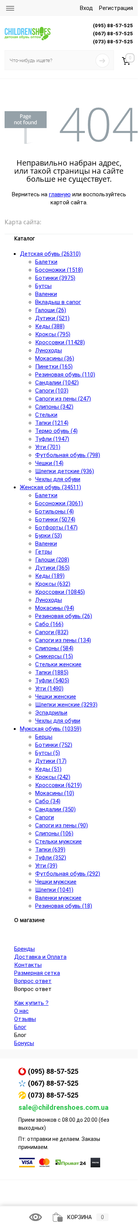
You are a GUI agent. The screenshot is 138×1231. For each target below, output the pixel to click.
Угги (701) (47, 447)
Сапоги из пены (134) (63, 640)
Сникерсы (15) (54, 656)
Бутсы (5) (47, 752)
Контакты (28, 964)
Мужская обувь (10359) (50, 728)
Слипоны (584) (54, 648)
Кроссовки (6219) (58, 785)
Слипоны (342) (54, 406)
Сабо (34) (47, 801)
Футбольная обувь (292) (67, 873)
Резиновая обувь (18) (63, 905)
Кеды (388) (50, 326)
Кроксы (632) (52, 583)
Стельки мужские (58, 841)
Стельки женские (58, 664)
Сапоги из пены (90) (61, 825)
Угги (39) (46, 865)
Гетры (43, 551)
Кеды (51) (48, 769)
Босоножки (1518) (59, 269)
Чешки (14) (49, 463)
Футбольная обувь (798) (67, 455)
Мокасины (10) (54, 793)
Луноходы (48, 350)
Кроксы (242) (52, 777)
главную (60, 194)
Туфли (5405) (52, 680)
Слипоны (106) (54, 833)
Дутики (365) (52, 567)
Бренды (24, 948)
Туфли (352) (50, 857)
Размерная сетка (37, 973)
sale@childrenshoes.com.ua (63, 1107)
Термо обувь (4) (56, 430)
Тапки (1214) (51, 422)
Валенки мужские (58, 897)
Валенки (46, 294)
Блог (20, 1027)
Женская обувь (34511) (50, 487)
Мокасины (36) (54, 358)
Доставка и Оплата (40, 956)
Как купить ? (31, 1002)
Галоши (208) (52, 559)
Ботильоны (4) (54, 511)
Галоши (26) (50, 310)
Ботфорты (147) (56, 527)
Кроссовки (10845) (60, 591)
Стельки (46, 414)
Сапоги (44, 817)
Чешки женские (55, 696)
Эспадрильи (51, 712)
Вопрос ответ (33, 981)
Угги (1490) (49, 688)
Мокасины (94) (54, 608)
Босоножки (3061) (59, 503)
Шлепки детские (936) (64, 471)
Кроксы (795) (52, 334)
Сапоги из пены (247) (63, 398)
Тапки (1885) (51, 672)
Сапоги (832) (51, 632)
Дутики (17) (51, 761)
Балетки (46, 261)
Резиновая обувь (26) (63, 616)
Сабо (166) (49, 624)
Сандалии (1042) (57, 382)
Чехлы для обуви (57, 479)
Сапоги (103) (51, 390)
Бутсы (43, 286)
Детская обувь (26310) (50, 253)
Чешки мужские (55, 881)
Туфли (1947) (52, 439)
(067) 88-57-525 (53, 1083)
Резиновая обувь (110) (65, 374)
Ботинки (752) (53, 744)
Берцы (43, 736)
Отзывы (25, 1019)
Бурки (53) (48, 535)
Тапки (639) (50, 849)
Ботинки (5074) (55, 519)
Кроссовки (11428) (60, 342)
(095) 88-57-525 (53, 1071)
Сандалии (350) (55, 809)
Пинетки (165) (54, 366)
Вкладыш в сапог (58, 302)
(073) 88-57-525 (53, 1095)
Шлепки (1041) (54, 889)
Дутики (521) (52, 318)
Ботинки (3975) (55, 277)
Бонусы (24, 1043)
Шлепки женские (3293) (66, 704)
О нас (21, 1010)
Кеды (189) (50, 575)
